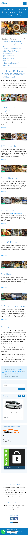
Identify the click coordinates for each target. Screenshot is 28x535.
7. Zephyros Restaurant (11, 63)
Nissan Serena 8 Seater (12, 414)
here (18, 373)
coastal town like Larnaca (16, 213)
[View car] (12, 405)
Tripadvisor (3, 127)
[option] (12, 409)
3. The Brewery (8, 53)
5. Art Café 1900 (8, 58)
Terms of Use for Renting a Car (14, 531)
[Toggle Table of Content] (23, 39)
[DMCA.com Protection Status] (14, 459)
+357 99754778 (8, 436)
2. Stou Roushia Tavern (11, 51)
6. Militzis (6, 61)
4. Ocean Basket (8, 56)
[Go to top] (25, 525)
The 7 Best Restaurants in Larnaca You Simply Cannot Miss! (12, 44)
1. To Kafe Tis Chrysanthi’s (12, 49)
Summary (6, 65)
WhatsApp (7, 438)
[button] (3, 532)
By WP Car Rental (14, 533)
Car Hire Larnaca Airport (14, 497)
